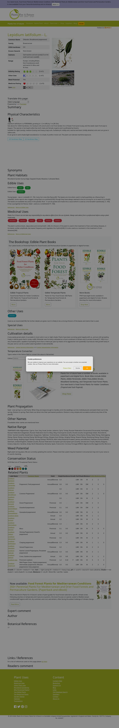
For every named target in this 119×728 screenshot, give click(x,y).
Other (104, 476)
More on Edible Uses (22, 207)
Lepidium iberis (13, 516)
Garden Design (19, 697)
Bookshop (56, 683)
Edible (92, 476)
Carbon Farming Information (25, 347)
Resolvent (48, 220)
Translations (18, 701)
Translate (23, 104)
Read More (15, 604)
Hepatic (32, 220)
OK (87, 368)
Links (54, 690)
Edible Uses (18, 681)
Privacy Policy (67, 368)
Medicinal (98, 476)
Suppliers (69, 23)
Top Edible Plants (20, 692)
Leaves (20, 187)
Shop (62, 23)
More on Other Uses (22, 329)
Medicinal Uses (19, 683)
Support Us (57, 685)
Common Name (33, 476)
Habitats (17, 699)
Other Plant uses (20, 685)
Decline (78, 368)
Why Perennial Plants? (21, 690)
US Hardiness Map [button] (31, 139)
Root (28, 187)
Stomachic (57, 220)
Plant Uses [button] (54, 23)
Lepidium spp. (12, 560)
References (11, 207)
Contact (55, 697)
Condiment (21, 191)
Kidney (39, 220)
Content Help (57, 681)
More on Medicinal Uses (23, 234)
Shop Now (84, 305)
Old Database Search (60, 692)
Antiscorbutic (13, 220)
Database (29, 23)
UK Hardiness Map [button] (15, 139)
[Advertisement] (103, 69)
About (46, 23)
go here (44, 662)
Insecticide (12, 315)
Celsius (10, 358)
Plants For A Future (16, 23)
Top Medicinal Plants (21, 694)
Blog (75, 23)
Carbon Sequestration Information (47, 347)
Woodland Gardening (21, 688)
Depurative (22, 220)
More (13, 305)
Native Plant (38, 23)
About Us (56, 699)
